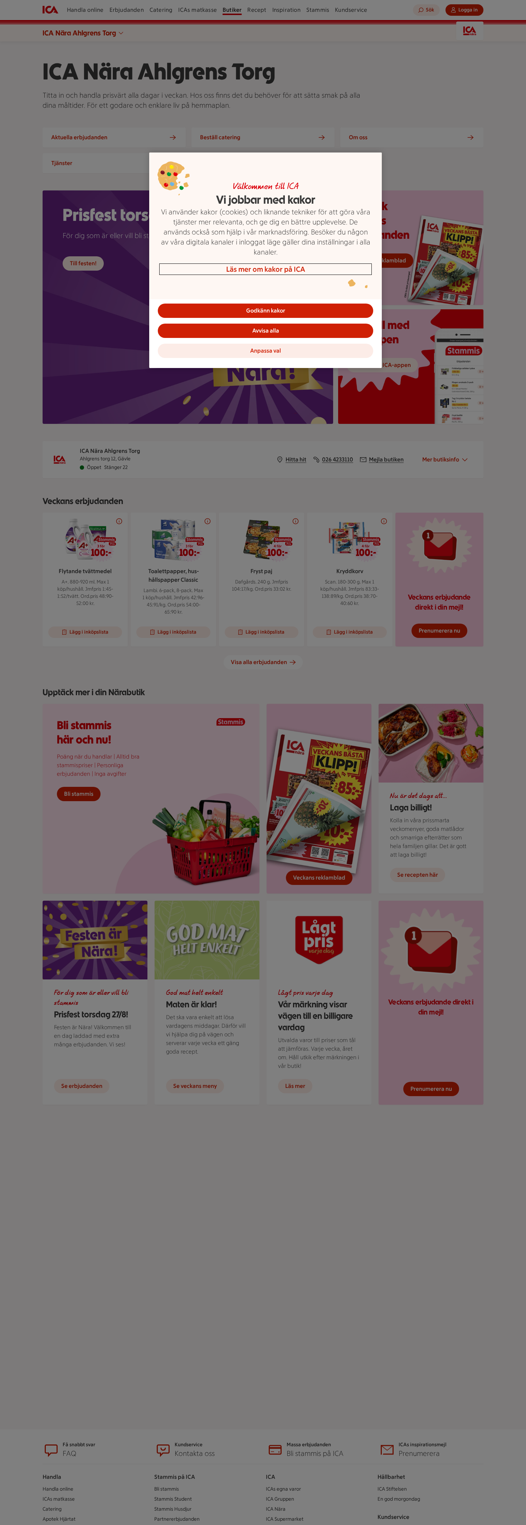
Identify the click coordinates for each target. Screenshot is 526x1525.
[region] (265, 260)
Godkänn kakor (265, 310)
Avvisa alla (265, 330)
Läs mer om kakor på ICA (265, 269)
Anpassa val (265, 350)
